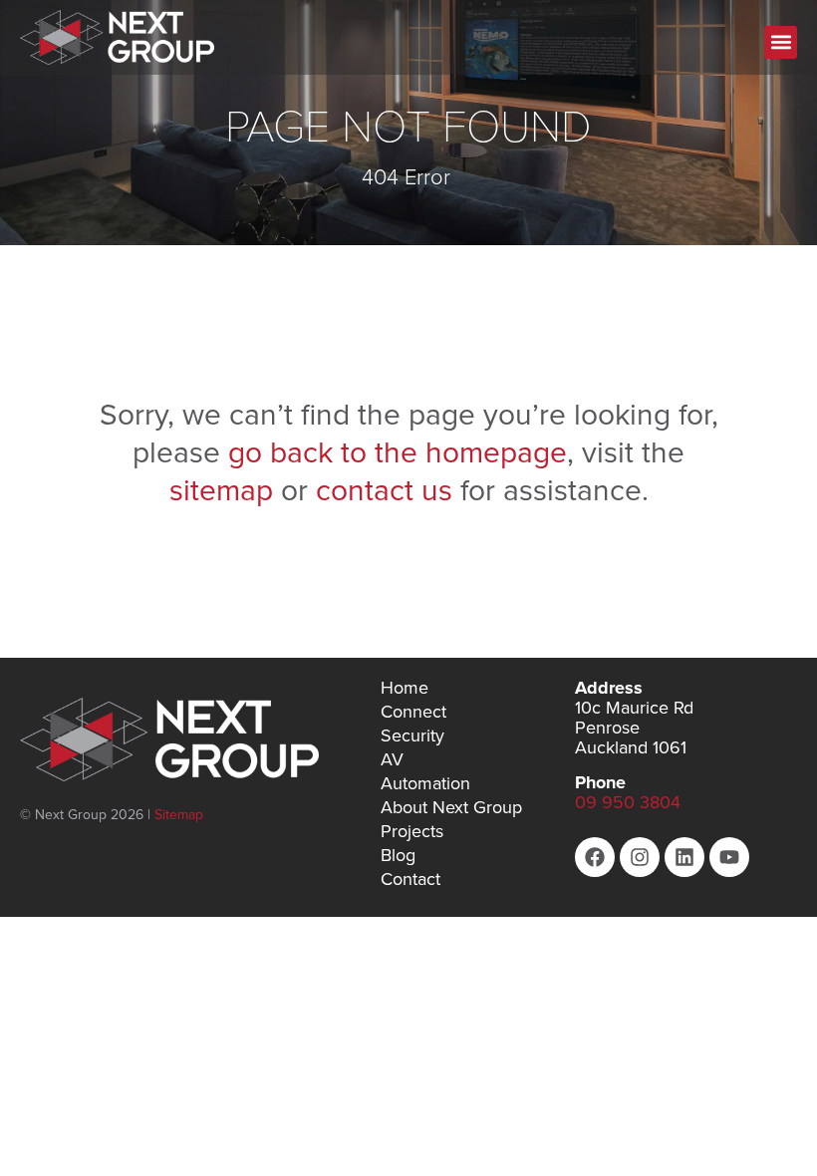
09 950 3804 (628, 801)
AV (392, 759)
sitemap (225, 489)
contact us (384, 489)
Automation (425, 783)
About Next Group (451, 807)
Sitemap (178, 814)
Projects (412, 831)
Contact (410, 879)
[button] (780, 42)
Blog (398, 855)
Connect (413, 712)
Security (412, 735)
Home (404, 688)
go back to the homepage (397, 451)
